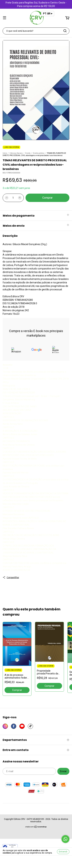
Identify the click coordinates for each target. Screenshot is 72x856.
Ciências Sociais (16, 153)
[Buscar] (65, 31)
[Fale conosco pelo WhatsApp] (65, 839)
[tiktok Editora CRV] (30, 726)
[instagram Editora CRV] (5, 726)
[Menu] (4, 18)
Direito (27, 153)
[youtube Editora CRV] (22, 726)
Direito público (38, 153)
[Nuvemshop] (36, 827)
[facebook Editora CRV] (13, 726)
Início (5, 153)
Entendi (63, 851)
